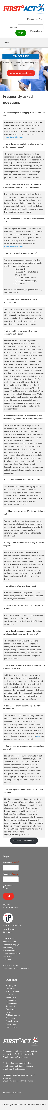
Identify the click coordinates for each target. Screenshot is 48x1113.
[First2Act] (21, 1045)
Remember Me (37, 31)
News (8, 1012)
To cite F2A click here (12, 1093)
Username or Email (35, 19)
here (38, 736)
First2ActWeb (12, 1003)
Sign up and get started (21, 73)
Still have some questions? (24, 841)
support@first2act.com (14, 137)
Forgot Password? (10, 907)
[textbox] (27, 276)
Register (6, 904)
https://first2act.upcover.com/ (16, 968)
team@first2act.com (17, 1069)
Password (13, 27)
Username (11, 862)
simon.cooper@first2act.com (21, 1081)
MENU (7, 42)
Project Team (11, 1027)
